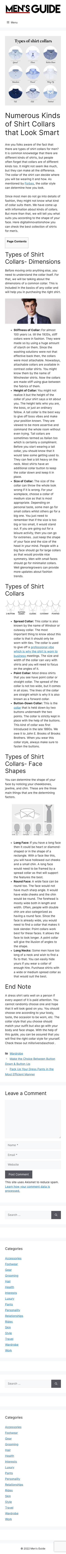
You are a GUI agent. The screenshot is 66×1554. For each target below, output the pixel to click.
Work (8, 1350)
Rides (9, 1321)
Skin (8, 1327)
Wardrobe (16, 1053)
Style (8, 1333)
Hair (8, 1281)
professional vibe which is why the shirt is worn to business (36, 651)
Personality (12, 1310)
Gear (8, 1270)
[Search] (56, 1215)
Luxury (9, 1298)
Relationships (14, 1316)
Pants (9, 1304)
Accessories (13, 1258)
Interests (11, 1293)
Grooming (11, 1275)
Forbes (29, 183)
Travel (9, 1339)
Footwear (11, 1264)
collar (17, 707)
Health (9, 1287)
